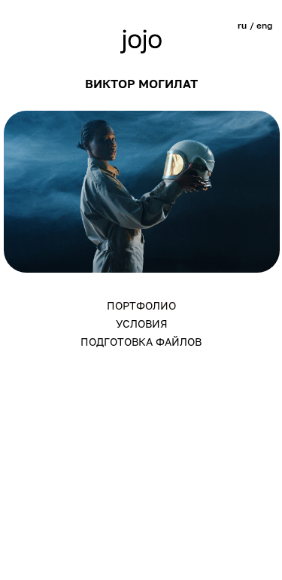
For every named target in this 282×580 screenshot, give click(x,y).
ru (242, 25)
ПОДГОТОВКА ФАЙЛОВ (141, 341)
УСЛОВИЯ (142, 323)
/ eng (261, 25)
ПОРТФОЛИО (141, 305)
